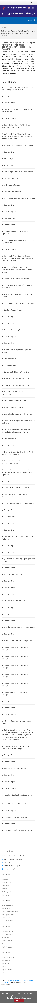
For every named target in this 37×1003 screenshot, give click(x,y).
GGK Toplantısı (9, 218)
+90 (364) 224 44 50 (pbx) (13, 859)
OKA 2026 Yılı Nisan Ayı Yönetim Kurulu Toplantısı (17, 537)
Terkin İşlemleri (6, 918)
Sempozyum (6, 960)
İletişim (4, 973)
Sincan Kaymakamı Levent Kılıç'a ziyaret (18, 640)
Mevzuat (4, 944)
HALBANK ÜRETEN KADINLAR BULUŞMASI (15, 693)
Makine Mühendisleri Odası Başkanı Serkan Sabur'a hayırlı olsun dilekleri (16, 430)
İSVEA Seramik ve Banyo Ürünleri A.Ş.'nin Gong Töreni (18, 286)
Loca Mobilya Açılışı (10, 178)
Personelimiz (6, 908)
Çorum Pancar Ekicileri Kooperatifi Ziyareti (19, 303)
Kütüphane (5, 963)
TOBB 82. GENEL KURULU (13, 407)
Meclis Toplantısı (9, 359)
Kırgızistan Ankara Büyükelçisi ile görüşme (19, 198)
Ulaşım (4, 967)
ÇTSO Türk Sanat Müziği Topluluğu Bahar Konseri (18, 560)
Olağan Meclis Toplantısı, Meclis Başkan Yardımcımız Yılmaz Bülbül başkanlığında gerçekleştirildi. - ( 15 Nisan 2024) (18, 45)
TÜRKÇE (30, 13)
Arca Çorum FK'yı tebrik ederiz (14, 401)
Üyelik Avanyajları (7, 947)
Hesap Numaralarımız (9, 957)
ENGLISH (18, 13)
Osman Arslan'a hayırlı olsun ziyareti (16, 279)
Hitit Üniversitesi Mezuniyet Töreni (16, 378)
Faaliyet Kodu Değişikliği (9, 931)
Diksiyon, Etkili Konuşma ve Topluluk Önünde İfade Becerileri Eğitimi (16, 747)
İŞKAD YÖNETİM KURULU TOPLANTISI (18, 503)
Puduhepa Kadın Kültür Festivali (15, 817)
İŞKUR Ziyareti (9, 165)
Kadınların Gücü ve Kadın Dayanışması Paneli (17, 796)
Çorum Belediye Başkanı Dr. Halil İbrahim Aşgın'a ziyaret (18, 241)
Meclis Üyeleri (6, 892)
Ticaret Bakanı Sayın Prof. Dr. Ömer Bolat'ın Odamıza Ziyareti (16, 126)
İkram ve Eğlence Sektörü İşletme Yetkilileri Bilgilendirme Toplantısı (18, 453)
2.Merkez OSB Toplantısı (12, 192)
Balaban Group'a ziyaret (12, 310)
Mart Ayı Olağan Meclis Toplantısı (15, 574)
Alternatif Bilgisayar (15, 980)
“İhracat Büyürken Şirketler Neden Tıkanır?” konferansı (18, 421)
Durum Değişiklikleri (8, 921)
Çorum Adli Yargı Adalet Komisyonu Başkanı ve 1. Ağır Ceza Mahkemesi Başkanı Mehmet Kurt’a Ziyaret (18, 136)
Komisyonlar (6, 895)
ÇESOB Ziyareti (9, 365)
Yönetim (4, 889)
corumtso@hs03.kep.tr (12, 866)
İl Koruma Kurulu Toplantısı (13, 330)
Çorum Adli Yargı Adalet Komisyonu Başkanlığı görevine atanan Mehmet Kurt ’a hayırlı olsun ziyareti (17, 258)
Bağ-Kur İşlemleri (7, 934)
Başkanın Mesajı (7, 882)
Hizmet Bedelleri (7, 941)
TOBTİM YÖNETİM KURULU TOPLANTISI (19, 627)
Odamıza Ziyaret (9, 96)
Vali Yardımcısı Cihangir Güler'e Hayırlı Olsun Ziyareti (17, 110)
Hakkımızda (5, 886)
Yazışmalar (5, 938)
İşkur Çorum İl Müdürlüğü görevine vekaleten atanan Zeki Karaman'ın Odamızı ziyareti (17, 269)
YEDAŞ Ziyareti (9, 158)
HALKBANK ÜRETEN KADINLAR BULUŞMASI (15, 648)
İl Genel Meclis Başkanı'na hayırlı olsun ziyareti (17, 351)
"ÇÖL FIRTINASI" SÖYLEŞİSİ (14, 601)
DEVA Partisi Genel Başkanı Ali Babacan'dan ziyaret (14, 495)
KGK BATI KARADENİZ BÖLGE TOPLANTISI (14, 393)
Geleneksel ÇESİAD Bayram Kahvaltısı (18, 830)
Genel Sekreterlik (7, 905)
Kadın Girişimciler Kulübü (10, 911)
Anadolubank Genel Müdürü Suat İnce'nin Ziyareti (18, 295)
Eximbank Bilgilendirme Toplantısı (16, 488)
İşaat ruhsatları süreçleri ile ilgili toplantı (18, 414)
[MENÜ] (34, 20)
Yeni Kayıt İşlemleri (8, 915)
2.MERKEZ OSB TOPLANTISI (14, 768)
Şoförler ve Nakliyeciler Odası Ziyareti (17, 372)
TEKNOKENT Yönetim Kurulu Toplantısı (18, 145)
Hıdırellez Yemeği (10, 517)
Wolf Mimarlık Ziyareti (11, 185)
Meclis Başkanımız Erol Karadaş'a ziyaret (18, 172)
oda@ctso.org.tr (9, 869)
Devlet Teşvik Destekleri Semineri (15, 804)
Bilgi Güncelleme (7, 970)
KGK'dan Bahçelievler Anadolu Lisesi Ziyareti (16, 722)
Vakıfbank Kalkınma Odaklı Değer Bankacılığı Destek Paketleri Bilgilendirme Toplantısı (17, 472)
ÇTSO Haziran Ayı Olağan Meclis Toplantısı (15, 232)
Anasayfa (4, 27)
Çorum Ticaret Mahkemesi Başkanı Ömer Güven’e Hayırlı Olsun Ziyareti (18, 88)
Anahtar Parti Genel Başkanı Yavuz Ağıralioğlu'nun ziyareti (16, 462)
